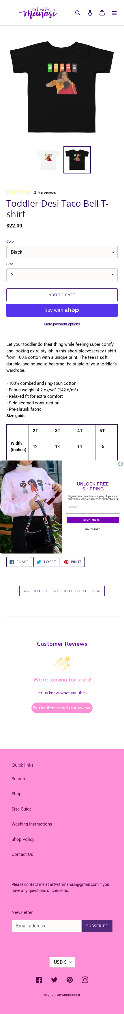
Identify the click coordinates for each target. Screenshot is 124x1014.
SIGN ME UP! (93, 519)
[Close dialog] (120, 464)
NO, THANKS (92, 529)
